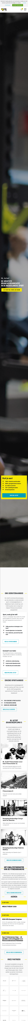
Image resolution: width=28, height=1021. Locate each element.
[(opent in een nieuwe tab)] (14, 1000)
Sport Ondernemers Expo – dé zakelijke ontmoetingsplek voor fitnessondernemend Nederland (12, 938)
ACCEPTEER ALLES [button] (17, 5)
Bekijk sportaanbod (11, 641)
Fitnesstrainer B (8, 791)
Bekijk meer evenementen (14, 952)
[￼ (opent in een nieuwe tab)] (4, 981)
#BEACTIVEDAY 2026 (9, 906)
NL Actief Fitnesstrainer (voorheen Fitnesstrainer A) (13, 762)
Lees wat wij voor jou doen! (11, 290)
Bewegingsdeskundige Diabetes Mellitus (13, 848)
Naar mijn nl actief (10, 672)
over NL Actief (14, 495)
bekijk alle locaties (9, 709)
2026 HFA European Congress (12, 919)
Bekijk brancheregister (14, 893)
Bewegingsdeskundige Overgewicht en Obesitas (13, 819)
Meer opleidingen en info (14, 860)
